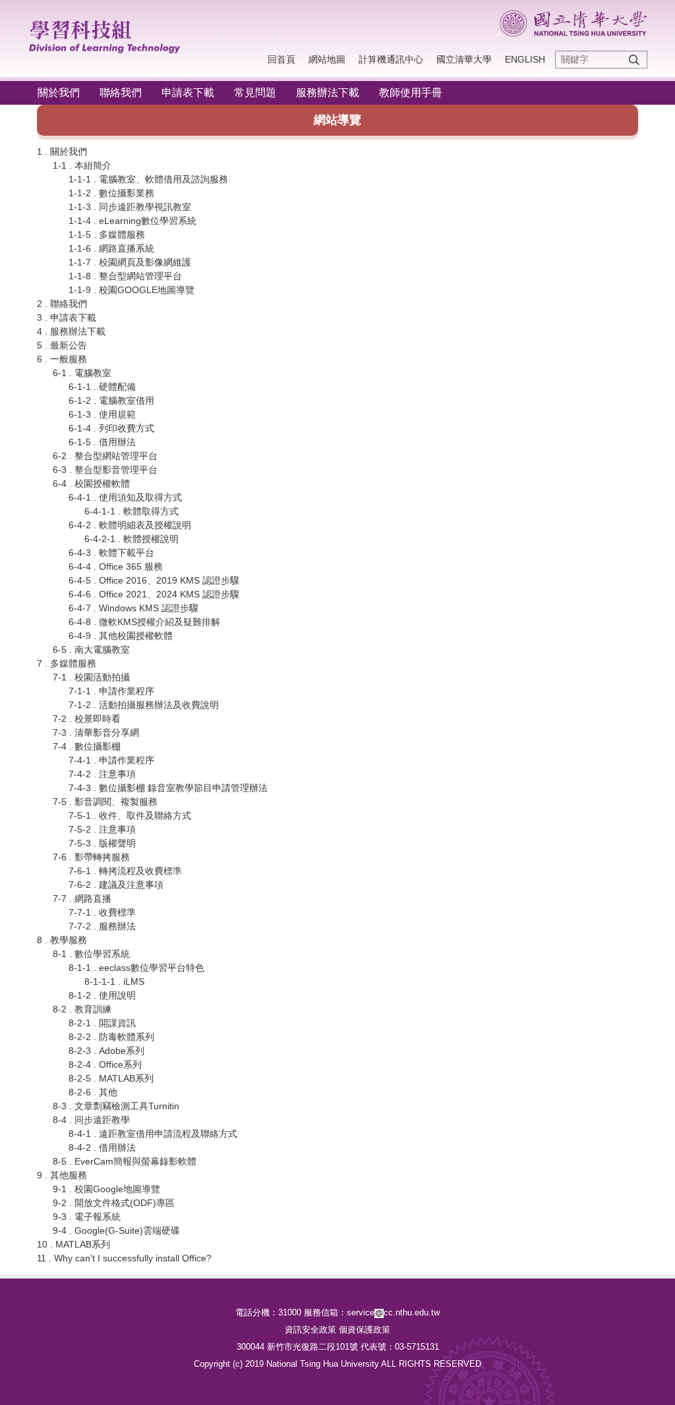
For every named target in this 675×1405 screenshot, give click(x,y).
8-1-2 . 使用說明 (102, 995)
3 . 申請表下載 (66, 317)
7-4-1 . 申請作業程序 (111, 760)
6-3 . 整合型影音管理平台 (105, 469)
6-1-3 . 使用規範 (102, 414)
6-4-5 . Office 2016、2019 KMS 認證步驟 (154, 580)
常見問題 (255, 92)
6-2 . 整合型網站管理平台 (105, 456)
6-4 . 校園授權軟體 (91, 483)
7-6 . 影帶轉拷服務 (91, 857)
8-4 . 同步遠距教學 (91, 1120)
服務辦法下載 (327, 92)
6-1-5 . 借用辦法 (102, 442)
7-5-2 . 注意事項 (102, 829)
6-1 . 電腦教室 (82, 373)
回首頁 (281, 59)
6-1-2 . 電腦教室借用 (111, 400)
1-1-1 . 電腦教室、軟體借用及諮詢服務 (148, 179)
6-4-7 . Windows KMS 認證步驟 (133, 608)
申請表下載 (187, 92)
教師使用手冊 (410, 92)
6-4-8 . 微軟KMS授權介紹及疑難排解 (144, 622)
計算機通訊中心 (391, 59)
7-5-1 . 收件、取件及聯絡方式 (130, 815)
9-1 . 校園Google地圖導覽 (106, 1189)
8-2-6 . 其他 (93, 1092)
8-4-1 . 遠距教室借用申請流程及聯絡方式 (153, 1133)
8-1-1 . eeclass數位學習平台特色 (136, 967)
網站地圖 (326, 59)
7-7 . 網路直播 (82, 898)
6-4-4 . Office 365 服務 (116, 566)
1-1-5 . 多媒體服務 (107, 234)
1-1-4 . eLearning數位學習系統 (132, 220)
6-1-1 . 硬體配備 (102, 386)
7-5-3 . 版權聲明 (102, 843)
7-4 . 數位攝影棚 (87, 746)
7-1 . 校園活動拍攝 (91, 677)
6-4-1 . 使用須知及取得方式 (125, 497)
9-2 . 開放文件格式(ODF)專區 (114, 1203)
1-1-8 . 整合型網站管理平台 (125, 276)
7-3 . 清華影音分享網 (96, 732)
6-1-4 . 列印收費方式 (111, 428)
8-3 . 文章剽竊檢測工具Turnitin (116, 1106)
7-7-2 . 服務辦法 (102, 926)
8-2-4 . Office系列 (105, 1064)
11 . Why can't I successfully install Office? (124, 1258)
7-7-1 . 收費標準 (102, 912)
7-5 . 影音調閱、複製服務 (105, 801)
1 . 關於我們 (62, 151)
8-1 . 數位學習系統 (91, 954)
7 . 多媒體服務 (66, 663)
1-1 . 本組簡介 (82, 165)
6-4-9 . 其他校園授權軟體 (121, 635)
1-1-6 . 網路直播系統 (111, 248)
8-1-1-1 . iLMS (114, 981)
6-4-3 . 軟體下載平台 (111, 552)
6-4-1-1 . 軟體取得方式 (131, 511)
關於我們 (59, 92)
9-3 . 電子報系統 (87, 1216)
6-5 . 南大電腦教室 (91, 649)
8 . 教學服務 (62, 940)
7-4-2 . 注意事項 (102, 774)
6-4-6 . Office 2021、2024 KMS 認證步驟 (154, 594)
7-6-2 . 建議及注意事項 (116, 884)
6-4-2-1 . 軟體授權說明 (131, 539)
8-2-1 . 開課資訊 (102, 1023)
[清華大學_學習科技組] (111, 34)
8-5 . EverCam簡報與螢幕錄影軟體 (124, 1161)
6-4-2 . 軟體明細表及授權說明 (130, 525)
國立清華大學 (464, 59)
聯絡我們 (121, 92)
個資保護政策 (364, 1330)
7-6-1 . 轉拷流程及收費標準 (125, 871)
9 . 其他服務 (62, 1175)
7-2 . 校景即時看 (87, 718)
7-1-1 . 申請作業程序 (111, 691)
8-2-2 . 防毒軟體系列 (111, 1037)
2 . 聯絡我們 (62, 303)
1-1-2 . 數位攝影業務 (111, 193)
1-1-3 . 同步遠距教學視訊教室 (130, 207)
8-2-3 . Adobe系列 (106, 1050)
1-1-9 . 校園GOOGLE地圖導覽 (131, 290)
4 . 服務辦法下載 (71, 331)
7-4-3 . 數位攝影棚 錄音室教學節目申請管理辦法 (168, 788)
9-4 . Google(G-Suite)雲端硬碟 (116, 1230)
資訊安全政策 (310, 1330)
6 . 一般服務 (62, 359)
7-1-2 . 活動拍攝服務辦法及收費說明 (144, 705)
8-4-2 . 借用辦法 (102, 1147)
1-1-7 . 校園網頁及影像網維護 (130, 262)
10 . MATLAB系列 (73, 1244)
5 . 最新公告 (62, 345)
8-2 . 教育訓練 (82, 1009)
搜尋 (634, 59)
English (525, 59)
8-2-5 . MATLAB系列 (111, 1078)
